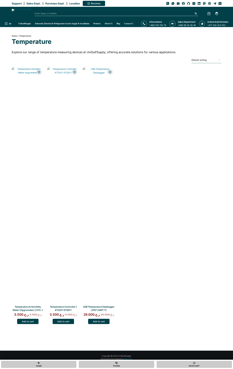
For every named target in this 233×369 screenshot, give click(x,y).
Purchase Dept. (55, 3)
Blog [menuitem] (118, 23)
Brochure (95, 3)
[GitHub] (188, 3)
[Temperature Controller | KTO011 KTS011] (63, 186)
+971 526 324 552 (216, 25)
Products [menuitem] (97, 23)
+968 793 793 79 (157, 25)
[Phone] (167, 3)
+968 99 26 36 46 (187, 25)
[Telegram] (214, 3)
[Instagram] (193, 3)
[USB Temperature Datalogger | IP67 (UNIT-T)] (99, 186)
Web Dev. (128, 359)
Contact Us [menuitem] (128, 23)
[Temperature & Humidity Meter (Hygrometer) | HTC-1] (28, 186)
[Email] (178, 3)
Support (17, 3)
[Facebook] (183, 3)
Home (14, 36)
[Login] (216, 13)
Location (75, 3)
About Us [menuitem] (109, 23)
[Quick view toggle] (39, 72)
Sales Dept (33, 3)
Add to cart (28, 321)
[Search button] (196, 13)
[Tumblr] (220, 3)
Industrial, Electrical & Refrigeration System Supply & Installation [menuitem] (62, 23)
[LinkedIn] (199, 3)
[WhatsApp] (173, 3)
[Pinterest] (209, 3)
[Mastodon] (204, 3)
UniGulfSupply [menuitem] (24, 23)
